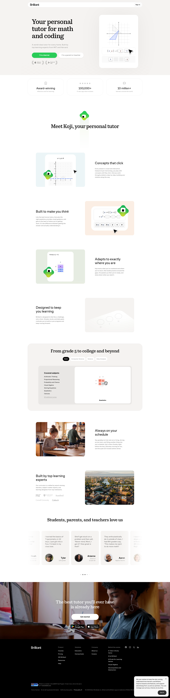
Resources (61, 660)
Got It (162, 692)
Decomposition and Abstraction (114, 669)
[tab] (66, 359)
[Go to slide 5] (85, 575)
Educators (78, 651)
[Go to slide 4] (83, 575)
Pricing (60, 654)
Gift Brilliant (62, 657)
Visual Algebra (113, 665)
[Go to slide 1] (87, 575)
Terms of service (35, 690)
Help (59, 663)
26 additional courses (50, 397)
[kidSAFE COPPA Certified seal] (34, 684)
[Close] (166, 679)
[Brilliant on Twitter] (134, 647)
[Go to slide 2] (89, 575)
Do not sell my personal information (50, 690)
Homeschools (79, 654)
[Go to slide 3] (81, 575)
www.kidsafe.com (46, 685)
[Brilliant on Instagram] (130, 647)
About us (94, 651)
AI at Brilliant (112, 656)
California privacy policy (66, 690)
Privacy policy (77, 690)
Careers (94, 654)
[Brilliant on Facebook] (126, 647)
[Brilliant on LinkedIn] (138, 647)
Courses (60, 651)
